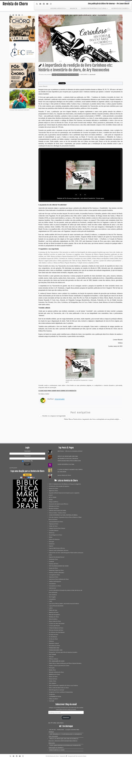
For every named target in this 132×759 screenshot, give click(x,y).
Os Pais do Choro (53, 639)
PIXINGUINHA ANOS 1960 (55, 650)
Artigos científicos (53, 502)
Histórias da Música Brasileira (56, 572)
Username (27, 451)
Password (27, 456)
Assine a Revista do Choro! (64, 475)
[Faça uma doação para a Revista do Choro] (27, 476)
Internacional (52, 588)
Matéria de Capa (53, 610)
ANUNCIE (73, 8)
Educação (51, 541)
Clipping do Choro (53, 524)
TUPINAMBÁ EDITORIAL (55, 696)
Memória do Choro (53, 612)
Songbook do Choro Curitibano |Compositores (61, 692)
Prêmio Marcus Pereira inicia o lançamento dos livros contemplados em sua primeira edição (92, 419)
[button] (76, 194)
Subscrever (66, 717)
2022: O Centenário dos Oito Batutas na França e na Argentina (65, 484)
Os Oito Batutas (53, 637)
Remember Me (28, 461)
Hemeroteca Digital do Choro (56, 570)
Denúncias (51, 532)
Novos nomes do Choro (55, 621)
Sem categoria (52, 683)
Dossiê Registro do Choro (55, 535)
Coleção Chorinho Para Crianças (57, 528)
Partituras (51, 641)
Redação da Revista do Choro (56, 672)
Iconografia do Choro (54, 575)
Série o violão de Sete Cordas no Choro (59, 687)
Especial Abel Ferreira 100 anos (57, 548)
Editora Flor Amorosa (73, 74)
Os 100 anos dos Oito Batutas (57, 632)
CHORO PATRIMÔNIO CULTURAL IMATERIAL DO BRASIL (63, 515)
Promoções (52, 668)
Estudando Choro (53, 559)
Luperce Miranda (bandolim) (56, 606)
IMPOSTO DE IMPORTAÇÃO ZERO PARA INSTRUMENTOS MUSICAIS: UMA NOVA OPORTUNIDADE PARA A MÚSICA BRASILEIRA (69, 459)
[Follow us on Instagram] (51, 4)
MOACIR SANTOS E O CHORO (56, 750)
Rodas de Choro (53, 679)
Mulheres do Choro (54, 617)
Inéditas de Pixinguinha (55, 581)
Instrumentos (52, 583)
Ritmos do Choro (53, 676)
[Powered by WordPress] (66, 755)
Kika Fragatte (52, 597)
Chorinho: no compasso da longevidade (53, 416)
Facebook (51, 561)
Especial (51, 546)
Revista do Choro (15, 4)
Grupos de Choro (53, 568)
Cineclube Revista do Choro (56, 521)
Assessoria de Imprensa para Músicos (58, 504)
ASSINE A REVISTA (57, 8)
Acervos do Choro (53, 488)
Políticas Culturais (53, 659)
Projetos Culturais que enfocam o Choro (59, 665)
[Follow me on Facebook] (44, 4)
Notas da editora (53, 619)
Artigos (54, 74)
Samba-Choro (52, 681)
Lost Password (13, 468)
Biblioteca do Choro (62, 74)
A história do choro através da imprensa (59, 486)
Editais (50, 537)
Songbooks (52, 694)
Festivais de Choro (53, 563)
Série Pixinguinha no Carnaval (56, 690)
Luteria (50, 608)
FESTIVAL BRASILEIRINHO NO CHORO (59, 566)
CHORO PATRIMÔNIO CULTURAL (94, 8)
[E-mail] (41, 4)
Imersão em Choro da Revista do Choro (59, 579)
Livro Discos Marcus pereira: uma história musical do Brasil (64, 603)
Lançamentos (52, 599)
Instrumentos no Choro (55, 586)
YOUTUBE (51, 701)
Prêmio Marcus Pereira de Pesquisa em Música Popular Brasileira (65, 663)
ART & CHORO (52, 497)
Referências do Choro (54, 674)
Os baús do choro (53, 634)
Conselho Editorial (53, 530)
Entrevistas (52, 544)
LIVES (50, 601)
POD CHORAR (52, 654)
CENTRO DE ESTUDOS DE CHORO (57, 510)
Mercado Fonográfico (54, 614)
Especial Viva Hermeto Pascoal (56, 557)
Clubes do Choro (53, 526)
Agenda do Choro (53, 490)
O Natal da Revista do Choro (56, 628)
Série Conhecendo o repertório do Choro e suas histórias (63, 685)
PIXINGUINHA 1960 (54, 648)
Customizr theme (82, 756)
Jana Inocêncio (53, 594)
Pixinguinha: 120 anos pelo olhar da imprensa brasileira (63, 652)
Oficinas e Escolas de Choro (56, 630)
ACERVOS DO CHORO (119, 8)
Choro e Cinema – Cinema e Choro (57, 513)
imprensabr (92, 74)
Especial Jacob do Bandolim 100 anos (58, 550)
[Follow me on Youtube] (48, 4)
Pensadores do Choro (54, 645)
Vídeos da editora (53, 699)
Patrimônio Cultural (54, 643)
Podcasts (51, 656)
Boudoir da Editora (54, 508)
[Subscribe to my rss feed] (37, 4)
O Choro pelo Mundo (54, 625)
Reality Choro (52, 670)
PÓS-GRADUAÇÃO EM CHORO (56, 661)
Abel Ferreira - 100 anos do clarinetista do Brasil (70, 451)
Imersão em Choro (53, 577)
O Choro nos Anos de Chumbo (56, 623)
